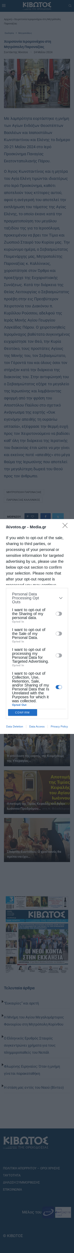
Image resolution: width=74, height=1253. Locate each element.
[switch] (59, 614)
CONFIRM (22, 712)
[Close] (66, 526)
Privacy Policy (59, 726)
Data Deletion (14, 726)
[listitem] (37, 598)
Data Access (37, 726)
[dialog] (37, 626)
